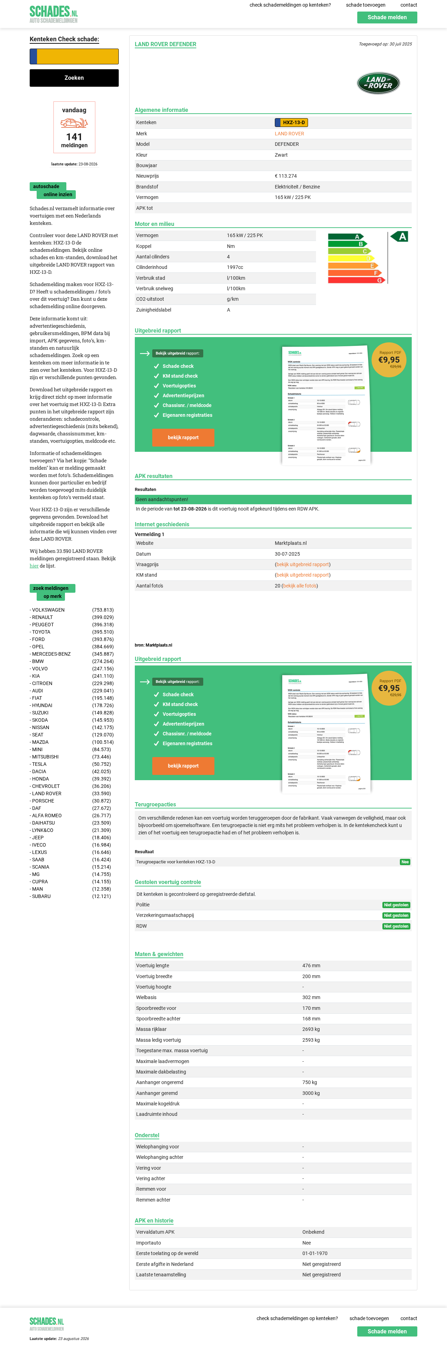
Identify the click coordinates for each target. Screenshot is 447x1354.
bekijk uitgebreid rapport (303, 564)
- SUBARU (70, 896)
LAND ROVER (289, 133)
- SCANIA (70, 867)
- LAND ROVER (70, 793)
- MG (70, 874)
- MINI (70, 749)
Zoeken (74, 77)
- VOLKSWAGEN (72, 610)
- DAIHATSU (70, 823)
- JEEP (70, 837)
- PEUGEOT (72, 624)
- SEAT (72, 734)
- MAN (70, 889)
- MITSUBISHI (70, 757)
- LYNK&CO (70, 830)
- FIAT (72, 698)
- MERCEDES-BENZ (72, 654)
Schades (54, 13)
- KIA (72, 676)
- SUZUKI (72, 712)
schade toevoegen (366, 5)
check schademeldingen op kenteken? (290, 5)
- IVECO (70, 845)
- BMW (72, 661)
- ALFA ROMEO (70, 815)
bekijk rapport (183, 437)
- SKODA (72, 720)
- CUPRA (70, 881)
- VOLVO (72, 668)
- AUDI (72, 690)
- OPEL (72, 646)
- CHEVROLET (70, 786)
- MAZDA (72, 742)
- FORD (72, 639)
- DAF (70, 808)
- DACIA (70, 771)
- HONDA (70, 779)
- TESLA (70, 764)
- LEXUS (70, 852)
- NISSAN (72, 727)
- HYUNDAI (72, 705)
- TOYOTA (72, 632)
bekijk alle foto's (299, 586)
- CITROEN (72, 683)
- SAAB (70, 859)
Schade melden (387, 17)
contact (409, 5)
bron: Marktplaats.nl (153, 645)
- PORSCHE (70, 801)
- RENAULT (72, 617)
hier (34, 565)
